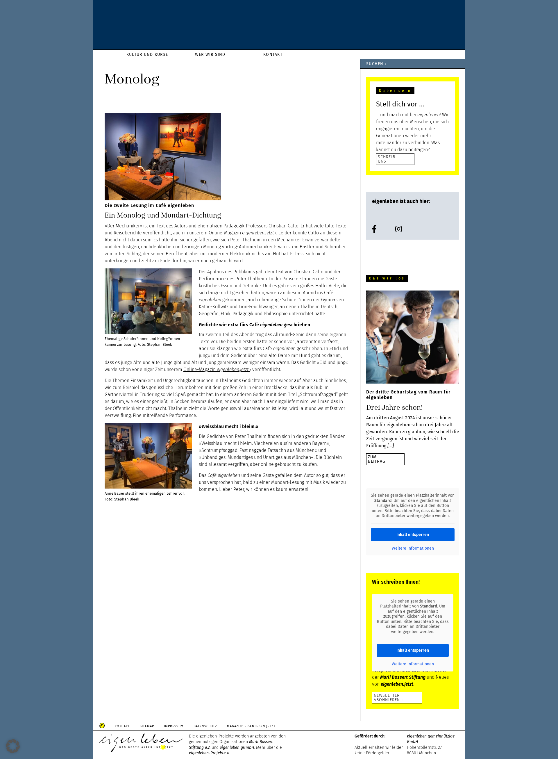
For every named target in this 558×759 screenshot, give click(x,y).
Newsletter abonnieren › (388, 697)
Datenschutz (205, 726)
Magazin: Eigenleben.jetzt (251, 726)
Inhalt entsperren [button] (412, 534)
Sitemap (147, 726)
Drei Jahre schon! (394, 407)
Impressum (174, 726)
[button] (13, 746)
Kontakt (122, 726)
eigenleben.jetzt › (259, 233)
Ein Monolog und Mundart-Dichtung (163, 215)
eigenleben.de (279, 26)
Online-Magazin (215, 369)
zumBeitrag (376, 459)
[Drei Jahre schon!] (412, 338)
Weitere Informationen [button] (413, 548)
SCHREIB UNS (386, 158)
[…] (390, 445)
